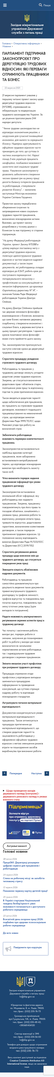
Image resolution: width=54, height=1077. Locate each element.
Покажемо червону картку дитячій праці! (25, 891)
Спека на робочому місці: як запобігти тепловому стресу (24, 880)
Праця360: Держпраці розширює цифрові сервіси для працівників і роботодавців (21, 865)
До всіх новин (10, 933)
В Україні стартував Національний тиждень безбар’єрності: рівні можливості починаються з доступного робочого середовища (24, 905)
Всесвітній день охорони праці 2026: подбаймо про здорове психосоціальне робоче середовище (24, 922)
